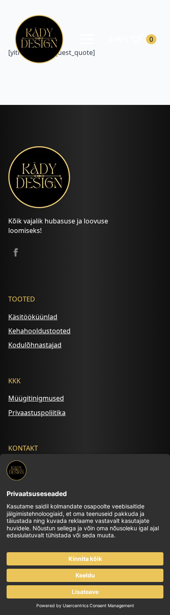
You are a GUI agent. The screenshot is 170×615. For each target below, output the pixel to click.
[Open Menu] (87, 39)
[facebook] (15, 252)
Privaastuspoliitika (37, 412)
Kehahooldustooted (39, 330)
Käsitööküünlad (32, 316)
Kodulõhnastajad (34, 344)
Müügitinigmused (36, 398)
